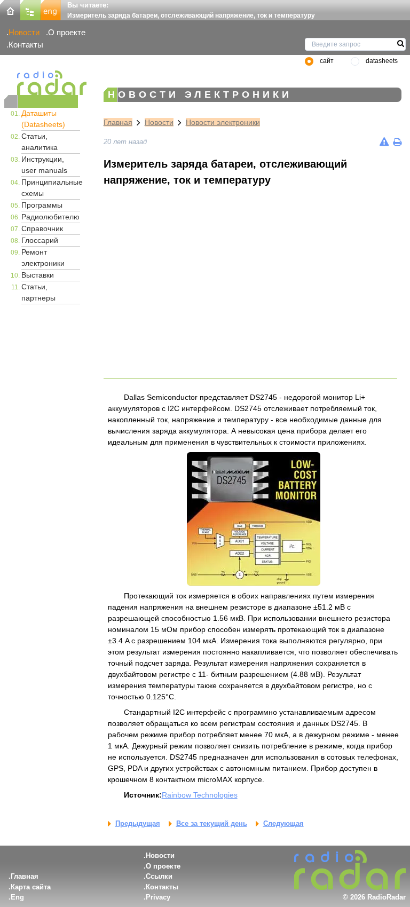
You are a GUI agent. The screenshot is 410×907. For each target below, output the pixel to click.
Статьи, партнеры (38, 292)
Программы (41, 205)
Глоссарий (39, 240)
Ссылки (159, 876)
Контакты (26, 44)
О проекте (66, 32)
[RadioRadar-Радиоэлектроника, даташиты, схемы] (10, 9)
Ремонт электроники (43, 257)
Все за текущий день (211, 823)
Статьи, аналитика (39, 142)
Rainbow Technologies (200, 795)
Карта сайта (31, 887)
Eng (17, 897)
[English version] (51, 9)
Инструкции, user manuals (44, 165)
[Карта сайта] (30, 9)
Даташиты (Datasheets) (43, 119)
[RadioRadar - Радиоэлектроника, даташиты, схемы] (41, 82)
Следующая (283, 823)
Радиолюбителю (50, 216)
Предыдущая (137, 823)
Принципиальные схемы (50, 188)
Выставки (37, 275)
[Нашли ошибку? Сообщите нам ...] (384, 142)
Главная (118, 122)
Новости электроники (223, 122)
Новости (24, 32)
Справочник (42, 228)
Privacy (158, 897)
